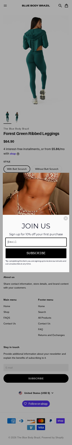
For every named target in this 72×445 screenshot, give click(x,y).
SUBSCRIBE (36, 253)
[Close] (66, 218)
